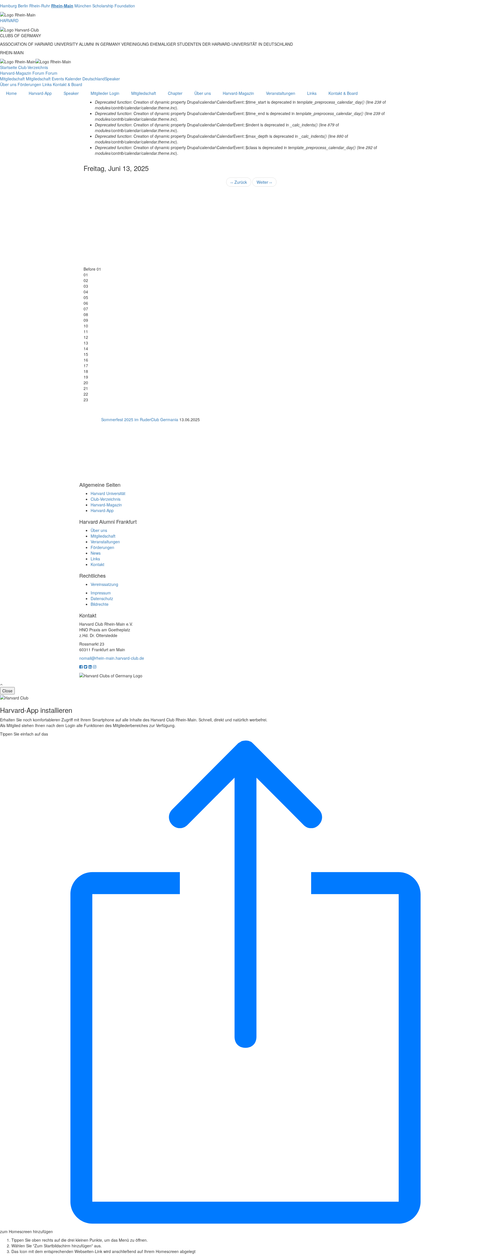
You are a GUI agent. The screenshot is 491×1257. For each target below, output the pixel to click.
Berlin (23, 6)
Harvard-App (40, 93)
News (96, 553)
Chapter (175, 93)
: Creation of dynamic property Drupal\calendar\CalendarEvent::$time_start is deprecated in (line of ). (240, 104)
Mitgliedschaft (12, 79)
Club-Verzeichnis (33, 67)
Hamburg (8, 6)
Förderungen (29, 84)
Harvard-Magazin (15, 73)
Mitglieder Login (105, 93)
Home (11, 93)
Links (47, 84)
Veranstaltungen (280, 93)
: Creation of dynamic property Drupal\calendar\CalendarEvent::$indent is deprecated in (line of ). (217, 127)
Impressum (101, 593)
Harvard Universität (108, 493)
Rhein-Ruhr (39, 6)
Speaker (112, 79)
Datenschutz (102, 598)
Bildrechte (100, 604)
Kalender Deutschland (85, 79)
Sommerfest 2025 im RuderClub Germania (139, 419)
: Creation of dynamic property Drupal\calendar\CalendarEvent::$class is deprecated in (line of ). (236, 150)
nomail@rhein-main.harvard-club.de (111, 658)
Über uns (8, 84)
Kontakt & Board (67, 84)
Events (58, 79)
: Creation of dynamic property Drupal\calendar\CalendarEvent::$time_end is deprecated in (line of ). (240, 116)
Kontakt (97, 564)
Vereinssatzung (104, 584)
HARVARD (9, 20)
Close (7, 691)
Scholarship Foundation (113, 6)
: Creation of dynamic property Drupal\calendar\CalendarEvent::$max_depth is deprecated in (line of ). (221, 139)
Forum (38, 73)
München (82, 6)
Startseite (8, 67)
